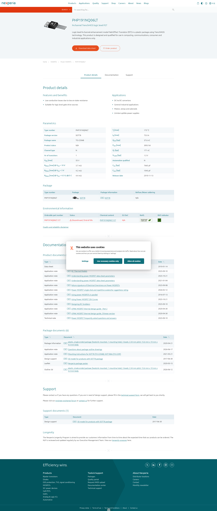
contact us (83, 401)
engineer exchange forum (65, 401)
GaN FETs (46, 491)
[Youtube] (172, 465)
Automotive (47, 500)
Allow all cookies (134, 261)
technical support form (130, 395)
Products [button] (72, 3)
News (138, 3)
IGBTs (45, 494)
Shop (113, 3)
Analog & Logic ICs (50, 497)
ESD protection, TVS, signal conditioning (59, 482)
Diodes (45, 479)
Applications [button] (84, 3)
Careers (121, 3)
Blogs (146, 3)
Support (105, 3)
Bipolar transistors (50, 476)
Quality (95, 3)
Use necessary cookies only (108, 261)
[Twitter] (147, 465)
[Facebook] (159, 465)
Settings (85, 261)
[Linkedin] (153, 465)
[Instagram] (166, 465)
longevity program (119, 440)
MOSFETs (46, 485)
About (131, 3)
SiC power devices (50, 488)
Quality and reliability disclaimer (56, 227)
